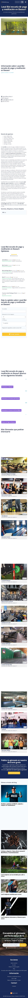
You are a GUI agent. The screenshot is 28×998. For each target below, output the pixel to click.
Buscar (23, 945)
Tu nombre (4, 308)
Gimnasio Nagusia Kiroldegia (8, 474)
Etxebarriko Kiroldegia (7, 708)
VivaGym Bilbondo (6, 643)
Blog (14, 968)
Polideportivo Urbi (6, 622)
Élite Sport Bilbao (6, 750)
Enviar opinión (14, 334)
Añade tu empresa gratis (14, 966)
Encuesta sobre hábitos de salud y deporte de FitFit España (14, 970)
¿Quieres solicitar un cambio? (7, 72)
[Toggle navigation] (25, 2)
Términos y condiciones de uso (14, 976)
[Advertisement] (14, 50)
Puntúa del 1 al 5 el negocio (8, 314)
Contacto (14, 986)
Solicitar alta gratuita (14, 773)
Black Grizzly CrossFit (7, 601)
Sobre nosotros (14, 963)
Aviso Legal (14, 978)
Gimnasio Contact (6, 537)
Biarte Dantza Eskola (7, 495)
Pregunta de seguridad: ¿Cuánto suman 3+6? (11, 327)
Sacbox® (4, 729)
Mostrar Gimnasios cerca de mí (14, 948)
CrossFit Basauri (6, 580)
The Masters (5, 516)
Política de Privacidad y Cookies (14, 980)
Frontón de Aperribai (7, 664)
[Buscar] (22, 2)
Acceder (14, 965)
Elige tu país (15, 993)
